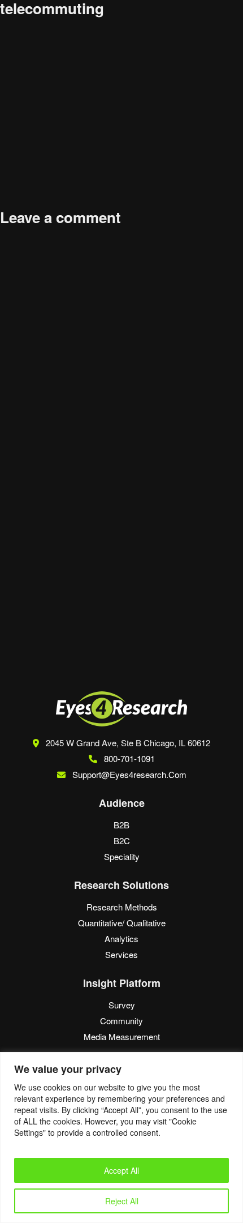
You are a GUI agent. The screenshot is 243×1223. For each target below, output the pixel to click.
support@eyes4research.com (129, 774)
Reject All (121, 1201)
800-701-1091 (128, 758)
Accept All (121, 1170)
